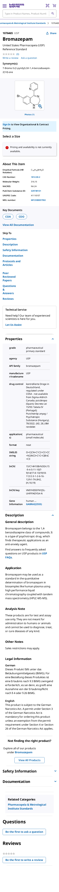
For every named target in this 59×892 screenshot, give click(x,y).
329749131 (36, 190)
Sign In (6, 124)
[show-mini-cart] (54, 5)
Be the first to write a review (25, 860)
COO (22, 216)
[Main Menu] (5, 5)
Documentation (13, 255)
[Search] (52, 13)
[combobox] (29, 13)
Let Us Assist (13, 324)
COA (8, 216)
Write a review (10, 57)
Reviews (8, 299)
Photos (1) (29, 114)
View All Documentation (18, 224)
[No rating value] (9, 54)
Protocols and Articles (11, 263)
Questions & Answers (9, 289)
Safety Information (15, 250)
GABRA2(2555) (34, 504)
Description (10, 244)
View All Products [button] (29, 760)
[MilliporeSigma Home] (16, 6)
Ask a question (29, 57)
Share (53, 33)
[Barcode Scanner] (47, 6)
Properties (9, 239)
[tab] (55, 23)
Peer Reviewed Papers (9, 276)
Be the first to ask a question (24, 832)
